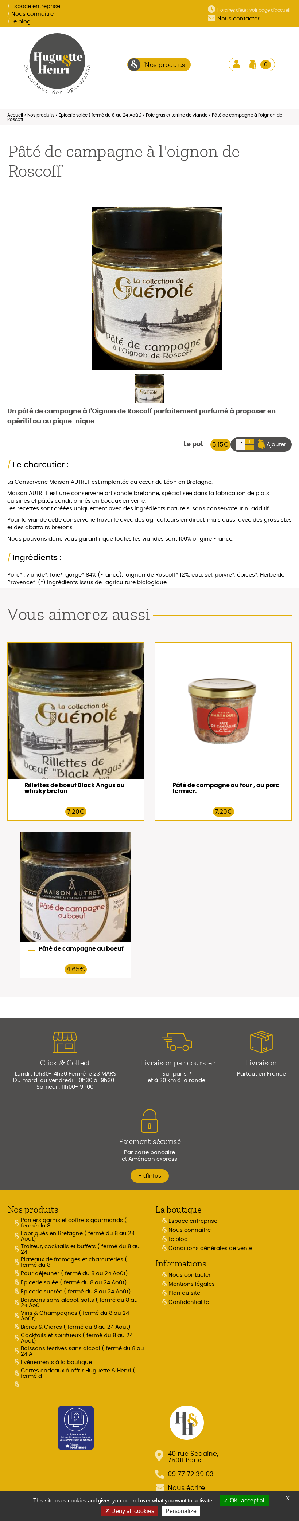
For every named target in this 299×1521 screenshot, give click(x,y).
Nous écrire (186, 1488)
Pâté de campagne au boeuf (81, 949)
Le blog (19, 21)
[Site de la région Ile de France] (76, 1427)
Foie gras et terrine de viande (176, 115)
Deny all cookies (132, 1511)
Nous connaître (30, 14)
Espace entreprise (33, 6)
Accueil (15, 115)
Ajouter (276, 444)
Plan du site (184, 1293)
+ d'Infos (149, 1176)
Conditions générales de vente (210, 1248)
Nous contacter (238, 18)
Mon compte (237, 64)
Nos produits (40, 115)
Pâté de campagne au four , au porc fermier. (225, 788)
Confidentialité (188, 1302)
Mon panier (265, 64)
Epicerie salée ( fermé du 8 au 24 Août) (100, 115)
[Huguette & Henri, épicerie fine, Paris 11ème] (57, 64)
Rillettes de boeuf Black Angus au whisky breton (74, 788)
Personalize (181, 1511)
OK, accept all (247, 1500)
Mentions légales (191, 1284)
